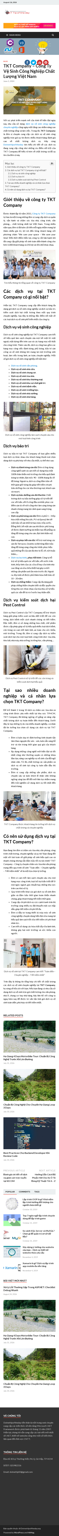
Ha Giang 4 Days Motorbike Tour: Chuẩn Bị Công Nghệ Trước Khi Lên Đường (29, 1058)
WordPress (19, 1532)
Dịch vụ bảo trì (18, 176)
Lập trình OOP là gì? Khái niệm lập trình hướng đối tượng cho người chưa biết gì (38, 1202)
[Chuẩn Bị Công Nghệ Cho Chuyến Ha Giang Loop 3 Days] (29, 1101)
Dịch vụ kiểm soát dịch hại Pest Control (29, 180)
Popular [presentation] (10, 1192)
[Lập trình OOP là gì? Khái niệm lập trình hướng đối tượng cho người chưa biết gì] (12, 1199)
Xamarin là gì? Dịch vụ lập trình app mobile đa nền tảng (38, 1264)
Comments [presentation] (24, 1192)
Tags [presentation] (37, 1192)
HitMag (31, 1532)
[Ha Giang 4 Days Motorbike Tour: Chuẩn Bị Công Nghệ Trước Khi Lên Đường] (29, 1053)
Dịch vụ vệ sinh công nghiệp (24, 173)
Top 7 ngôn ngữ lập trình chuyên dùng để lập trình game (39, 1217)
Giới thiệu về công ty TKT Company (23, 167)
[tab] (10, 1192)
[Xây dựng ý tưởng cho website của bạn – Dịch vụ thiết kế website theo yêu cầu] (12, 1247)
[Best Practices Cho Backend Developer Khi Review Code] (29, 1150)
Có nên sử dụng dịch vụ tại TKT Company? (26, 189)
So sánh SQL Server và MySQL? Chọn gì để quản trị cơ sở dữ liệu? (39, 1233)
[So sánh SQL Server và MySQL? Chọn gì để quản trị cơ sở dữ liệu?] (12, 1231)
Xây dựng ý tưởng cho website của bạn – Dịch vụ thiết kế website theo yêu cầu (38, 1250)
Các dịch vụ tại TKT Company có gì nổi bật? (26, 170)
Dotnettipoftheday (13, 144)
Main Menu (15, 35)
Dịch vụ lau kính (19, 557)
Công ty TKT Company (44, 213)
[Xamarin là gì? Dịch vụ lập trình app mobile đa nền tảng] (12, 1263)
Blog (5, 61)
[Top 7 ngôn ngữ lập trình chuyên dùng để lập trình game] (12, 1216)
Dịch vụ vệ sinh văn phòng (24, 365)
